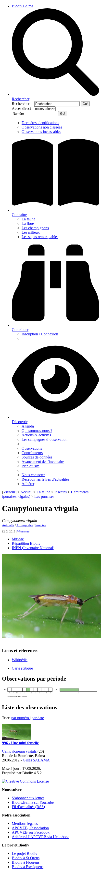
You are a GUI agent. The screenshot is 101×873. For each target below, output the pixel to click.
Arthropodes (24, 525)
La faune (28, 219)
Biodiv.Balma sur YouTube (33, 802)
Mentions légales (25, 823)
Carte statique (22, 668)
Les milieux (31, 232)
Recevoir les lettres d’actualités (45, 479)
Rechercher (22, 103)
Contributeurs (32, 453)
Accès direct (22, 108)
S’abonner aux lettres (28, 798)
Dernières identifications (40, 123)
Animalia (8, 525)
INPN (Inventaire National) (33, 548)
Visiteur (9, 492)
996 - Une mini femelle (20, 743)
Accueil (26, 492)
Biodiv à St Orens (25, 858)
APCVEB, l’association (30, 828)
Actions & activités (36, 435)
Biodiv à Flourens (25, 862)
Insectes (60, 492)
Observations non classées (42, 127)
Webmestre (23, 531)
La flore (28, 223)
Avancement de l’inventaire (43, 461)
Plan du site (30, 466)
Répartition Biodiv (26, 543)
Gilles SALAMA (36, 760)
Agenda (28, 426)
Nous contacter (33, 475)
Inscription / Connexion (40, 334)
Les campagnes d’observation (44, 439)
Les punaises (44, 496)
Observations (32, 448)
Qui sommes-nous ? (37, 431)
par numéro (20, 718)
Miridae (18, 539)
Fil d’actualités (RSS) (28, 807)
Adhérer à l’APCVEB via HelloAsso (40, 837)
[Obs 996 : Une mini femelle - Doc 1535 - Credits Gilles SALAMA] (16, 738)
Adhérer (28, 484)
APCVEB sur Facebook (31, 832)
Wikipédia (19, 660)
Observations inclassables (41, 131)
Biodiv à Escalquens (27, 867)
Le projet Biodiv (24, 853)
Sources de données (37, 457)
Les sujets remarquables (40, 237)
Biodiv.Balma (22, 6)
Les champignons (35, 228)
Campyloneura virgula (19, 751)
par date (38, 718)
